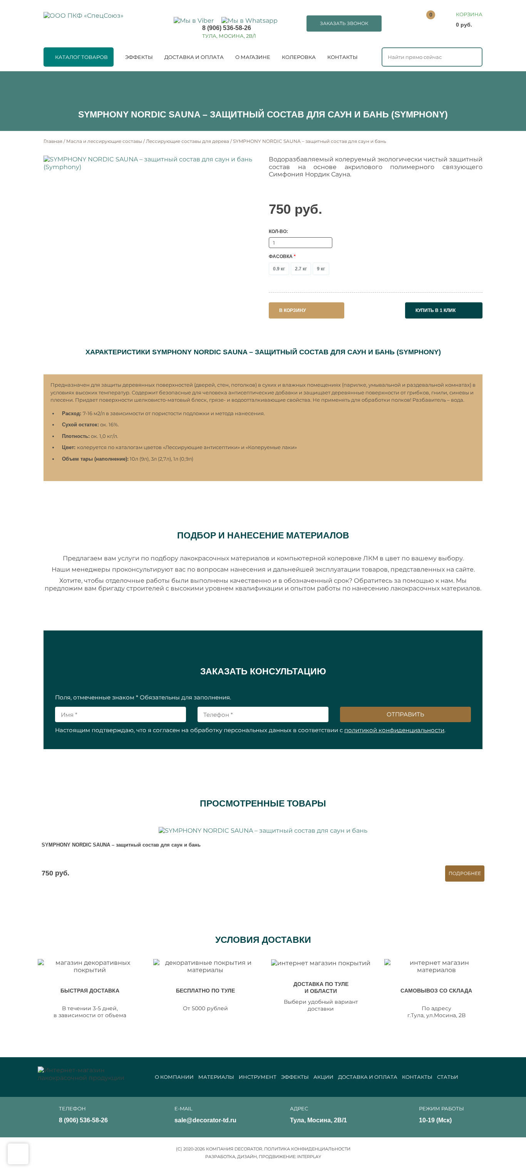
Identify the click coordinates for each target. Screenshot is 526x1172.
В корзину (292, 310)
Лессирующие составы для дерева (187, 141)
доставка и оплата (367, 1077)
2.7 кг (301, 269)
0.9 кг (279, 269)
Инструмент (257, 1077)
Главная (53, 141)
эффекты (295, 1077)
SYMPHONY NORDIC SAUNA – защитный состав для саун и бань (121, 845)
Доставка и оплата (194, 57)
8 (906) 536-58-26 (226, 28)
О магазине (252, 57)
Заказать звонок (344, 23)
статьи (447, 1077)
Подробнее (465, 873)
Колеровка (299, 57)
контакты (417, 1077)
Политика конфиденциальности (307, 1149)
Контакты (342, 57)
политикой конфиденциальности (394, 730)
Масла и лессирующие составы (104, 141)
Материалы (216, 1077)
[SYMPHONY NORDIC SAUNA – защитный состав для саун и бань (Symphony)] (150, 162)
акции (323, 1077)
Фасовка (282, 256)
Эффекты (139, 57)
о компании (174, 1077)
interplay (309, 1156)
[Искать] (472, 56)
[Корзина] (455, 20)
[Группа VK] (478, 1116)
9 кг (321, 269)
